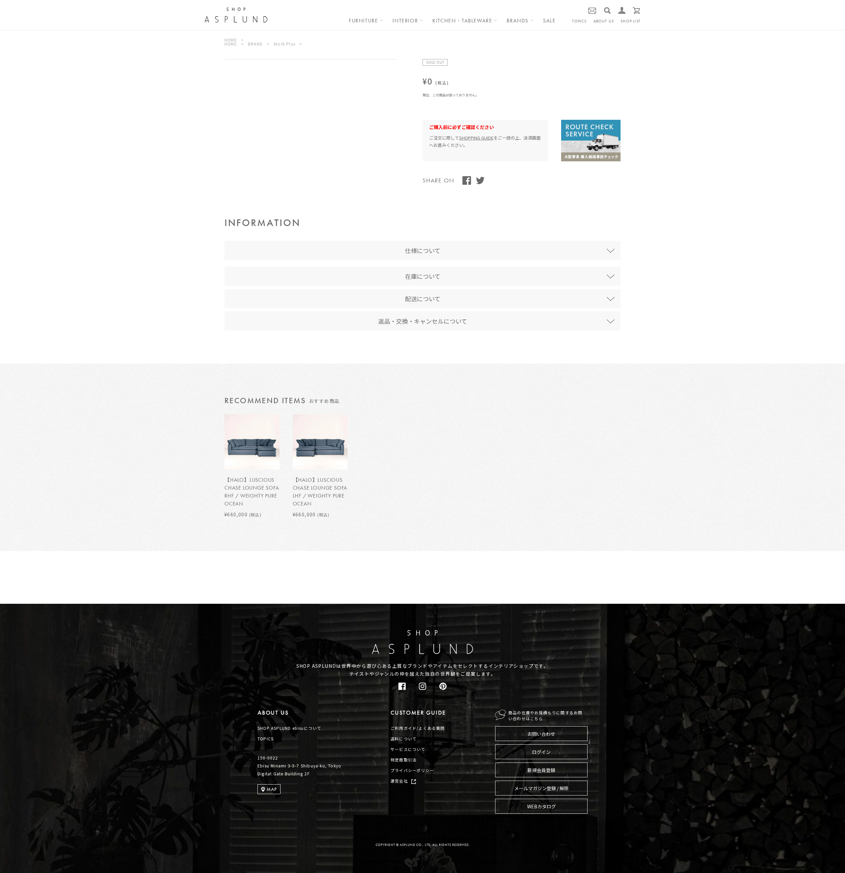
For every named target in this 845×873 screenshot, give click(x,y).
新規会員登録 (541, 770)
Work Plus (284, 44)
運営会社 (399, 781)
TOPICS (579, 21)
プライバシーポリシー (412, 770)
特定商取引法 (403, 759)
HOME (230, 40)
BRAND (255, 44)
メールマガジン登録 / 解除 (541, 788)
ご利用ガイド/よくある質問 (417, 728)
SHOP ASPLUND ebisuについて (289, 728)
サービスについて (407, 749)
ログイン (541, 752)
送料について (403, 738)
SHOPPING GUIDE (476, 138)
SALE (549, 21)
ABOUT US (603, 21)
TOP (822, 609)
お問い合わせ (541, 733)
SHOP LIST (630, 21)
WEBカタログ (541, 806)
